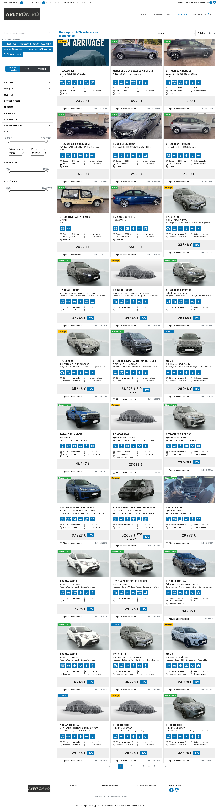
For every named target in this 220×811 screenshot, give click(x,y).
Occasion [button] (42, 69)
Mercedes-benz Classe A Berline (35, 44)
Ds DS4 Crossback (12, 54)
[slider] (8, 141)
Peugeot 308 (10, 44)
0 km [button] (27, 69)
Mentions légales (110, 786)
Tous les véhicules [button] (13, 69)
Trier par (160, 33)
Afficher (201, 33)
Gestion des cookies (146, 786)
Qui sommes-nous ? (163, 14)
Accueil (145, 14)
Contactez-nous (10, 3)
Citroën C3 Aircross (13, 49)
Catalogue (182, 14)
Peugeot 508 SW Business (38, 49)
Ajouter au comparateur (73, 108)
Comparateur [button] (201, 14)
